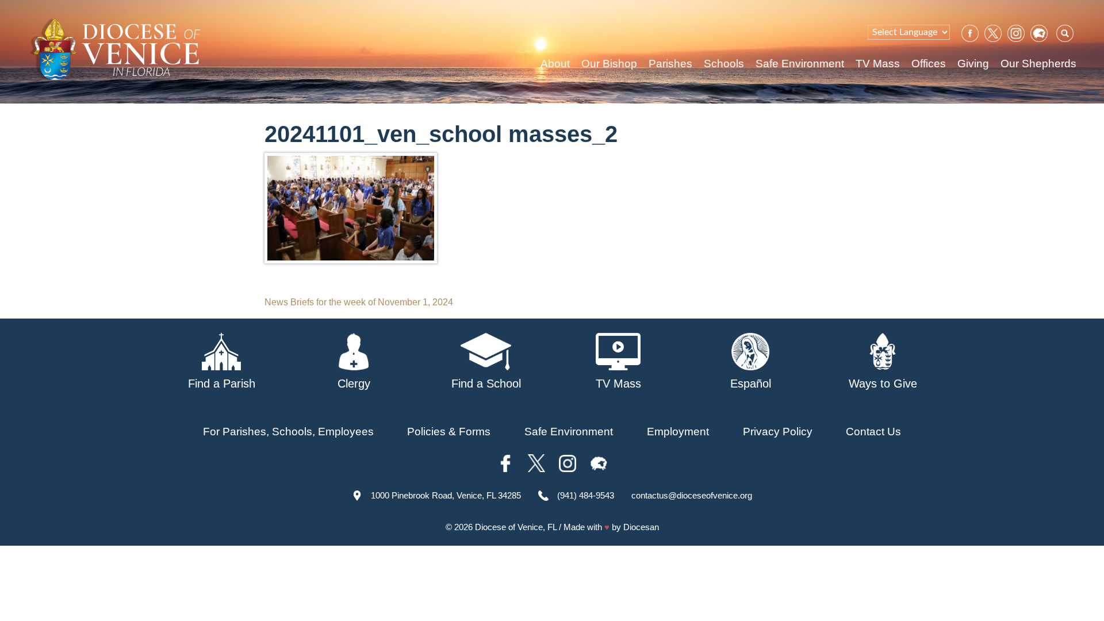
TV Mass (878, 63)
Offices (928, 63)
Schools (724, 63)
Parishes (670, 63)
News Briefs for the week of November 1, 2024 (358, 302)
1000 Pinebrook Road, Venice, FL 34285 (446, 495)
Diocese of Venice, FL (516, 527)
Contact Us (873, 431)
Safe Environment (800, 63)
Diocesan (641, 527)
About (555, 63)
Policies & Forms (448, 431)
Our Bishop (609, 63)
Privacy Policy (777, 431)
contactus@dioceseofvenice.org (691, 495)
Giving (973, 63)
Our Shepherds (1038, 63)
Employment (678, 431)
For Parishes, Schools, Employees (288, 431)
